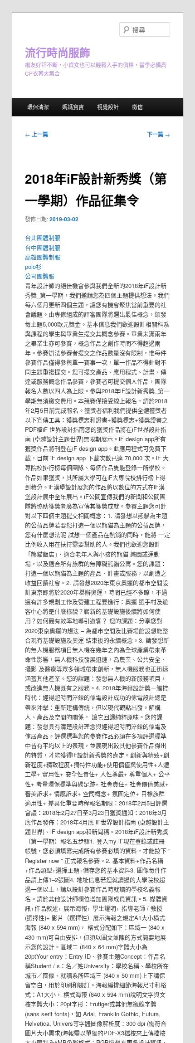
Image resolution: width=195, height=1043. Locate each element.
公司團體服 (39, 276)
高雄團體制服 (42, 257)
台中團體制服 (42, 247)
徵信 (137, 107)
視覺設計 (108, 107)
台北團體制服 (42, 237)
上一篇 (36, 134)
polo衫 (33, 266)
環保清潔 (38, 107)
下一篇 (158, 134)
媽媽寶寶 (73, 107)
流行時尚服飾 (57, 52)
